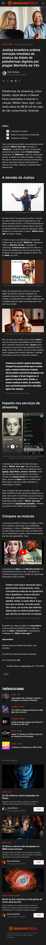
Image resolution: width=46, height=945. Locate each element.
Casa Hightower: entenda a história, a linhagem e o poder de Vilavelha (26, 699)
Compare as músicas (19, 138)
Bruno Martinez (13, 861)
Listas (18, 695)
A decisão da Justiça (19, 131)
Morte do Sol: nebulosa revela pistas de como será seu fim (22, 900)
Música (6, 674)
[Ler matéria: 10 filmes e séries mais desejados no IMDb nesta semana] (23, 827)
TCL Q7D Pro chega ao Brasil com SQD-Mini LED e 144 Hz (27, 711)
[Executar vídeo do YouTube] (23, 552)
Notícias (4, 44)
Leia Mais (38, 809)
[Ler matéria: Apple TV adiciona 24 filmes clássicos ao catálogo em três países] (6, 733)
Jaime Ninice (26, 666)
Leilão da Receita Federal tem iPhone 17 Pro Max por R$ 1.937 (27, 723)
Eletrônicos (15, 707)
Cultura (10, 44)
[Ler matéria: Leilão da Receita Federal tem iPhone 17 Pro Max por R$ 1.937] (6, 721)
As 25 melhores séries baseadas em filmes (20, 796)
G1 (19, 660)
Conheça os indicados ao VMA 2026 (26, 747)
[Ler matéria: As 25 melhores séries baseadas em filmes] (23, 776)
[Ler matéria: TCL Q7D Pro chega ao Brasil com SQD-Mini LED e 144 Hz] (6, 709)
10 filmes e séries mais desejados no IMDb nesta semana (20, 847)
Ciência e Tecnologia (8, 896)
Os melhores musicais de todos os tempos (19, 654)
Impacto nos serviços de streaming (25, 135)
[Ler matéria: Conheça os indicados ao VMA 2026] (6, 745)
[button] (3, 3)
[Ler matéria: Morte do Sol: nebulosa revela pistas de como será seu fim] (23, 880)
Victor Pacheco (13, 72)
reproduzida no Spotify (25, 503)
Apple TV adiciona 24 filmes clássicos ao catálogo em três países (27, 735)
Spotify (5, 472)
